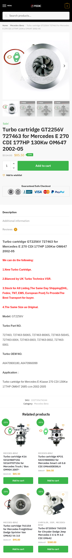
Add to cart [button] (18, 480)
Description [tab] (10, 212)
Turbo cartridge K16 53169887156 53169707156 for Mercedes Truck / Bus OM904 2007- (15, 463)
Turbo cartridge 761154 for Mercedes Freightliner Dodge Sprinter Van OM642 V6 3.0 (17, 530)
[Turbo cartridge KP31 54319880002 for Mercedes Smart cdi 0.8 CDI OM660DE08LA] (53, 435)
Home (5, 25)
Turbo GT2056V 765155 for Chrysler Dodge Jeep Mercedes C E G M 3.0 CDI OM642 (52, 533)
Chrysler (43, 522)
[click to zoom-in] (36, 65)
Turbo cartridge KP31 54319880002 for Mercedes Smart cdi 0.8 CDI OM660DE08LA (51, 461)
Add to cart (43, 166)
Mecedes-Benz (17, 25)
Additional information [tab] (16, 220)
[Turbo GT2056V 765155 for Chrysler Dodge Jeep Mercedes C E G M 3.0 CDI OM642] (53, 504)
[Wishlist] (28, 425)
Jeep (52, 522)
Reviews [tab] (9, 229)
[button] (64, 65)
